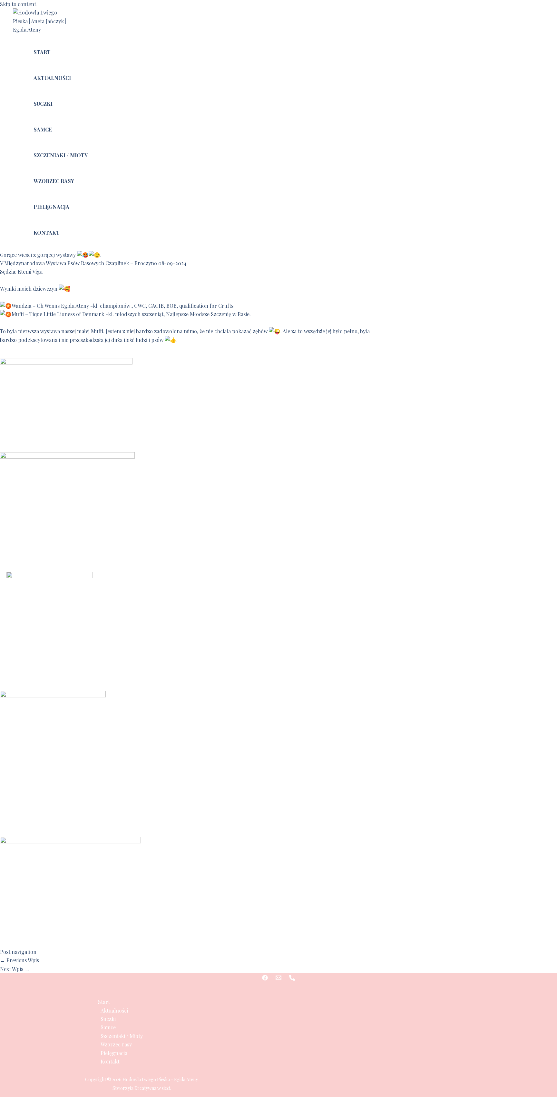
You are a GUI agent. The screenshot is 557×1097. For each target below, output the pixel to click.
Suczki (43, 103)
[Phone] (292, 978)
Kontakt (47, 232)
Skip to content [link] (18, 4)
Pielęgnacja (51, 206)
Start (42, 52)
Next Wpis (15, 969)
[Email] (278, 978)
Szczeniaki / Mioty (61, 155)
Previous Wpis (19, 960)
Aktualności (52, 77)
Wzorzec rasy (54, 181)
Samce (43, 129)
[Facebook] (265, 978)
